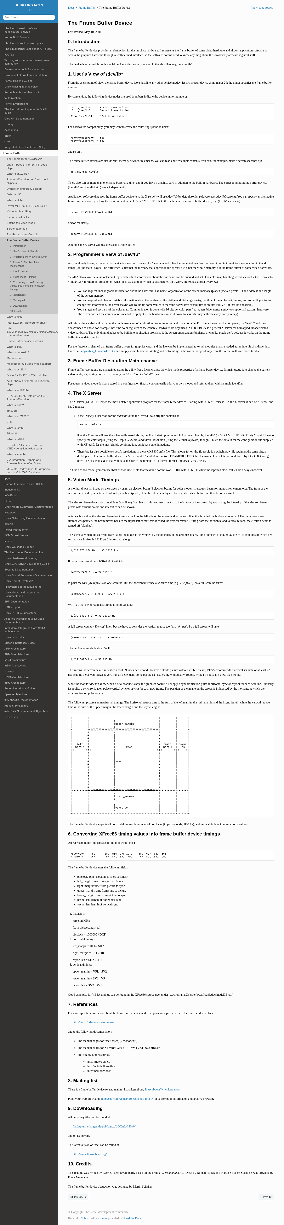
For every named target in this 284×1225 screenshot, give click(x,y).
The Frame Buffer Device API (25, 158)
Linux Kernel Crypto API (18, 580)
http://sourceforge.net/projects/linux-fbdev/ (127, 1098)
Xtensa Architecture (16, 705)
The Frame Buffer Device (23, 240)
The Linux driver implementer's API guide (25, 111)
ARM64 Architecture (16, 654)
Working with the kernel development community (27, 62)
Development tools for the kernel (24, 69)
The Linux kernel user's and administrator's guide (21, 30)
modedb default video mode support (29, 363)
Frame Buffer (12, 153)
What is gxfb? (15, 316)
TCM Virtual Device (16, 535)
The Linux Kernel (30, 5)
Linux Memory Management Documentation (21, 594)
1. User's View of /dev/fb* (24, 251)
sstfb (10, 422)
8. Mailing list (17, 300)
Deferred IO (14, 194)
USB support (12, 607)
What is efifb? (15, 200)
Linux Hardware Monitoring (20, 558)
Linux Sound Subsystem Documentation (28, 575)
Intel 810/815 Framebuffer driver (27, 322)
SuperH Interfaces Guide (19, 642)
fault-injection (12, 97)
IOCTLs (9, 54)
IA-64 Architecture (15, 659)
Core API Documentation (19, 118)
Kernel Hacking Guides (18, 80)
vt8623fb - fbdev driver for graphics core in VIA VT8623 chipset (28, 470)
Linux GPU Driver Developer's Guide (26, 563)
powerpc (9, 671)
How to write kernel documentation (25, 75)
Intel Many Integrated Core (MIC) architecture (24, 629)
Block (7, 135)
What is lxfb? (14, 346)
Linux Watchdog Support (19, 546)
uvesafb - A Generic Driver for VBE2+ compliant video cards (25, 446)
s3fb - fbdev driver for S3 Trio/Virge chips (28, 382)
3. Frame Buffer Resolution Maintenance (25, 264)
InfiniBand (10, 495)
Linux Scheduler (14, 637)
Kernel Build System (16, 37)
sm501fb (12, 410)
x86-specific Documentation (21, 699)
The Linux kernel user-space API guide (28, 48)
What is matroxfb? (18, 352)
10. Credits (16, 311)
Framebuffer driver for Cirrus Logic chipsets (28, 181)
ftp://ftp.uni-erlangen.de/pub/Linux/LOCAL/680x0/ (104, 1126)
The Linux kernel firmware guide (24, 43)
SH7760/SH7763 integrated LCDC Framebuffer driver (27, 397)
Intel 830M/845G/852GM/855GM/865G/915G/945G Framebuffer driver (32, 332)
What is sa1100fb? (18, 390)
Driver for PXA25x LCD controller (27, 375)
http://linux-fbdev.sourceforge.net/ (93, 1022)
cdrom (8, 141)
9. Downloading (18, 305)
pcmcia (8, 523)
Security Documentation (19, 569)
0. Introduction (18, 245)
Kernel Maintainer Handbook (21, 92)
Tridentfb (12, 433)
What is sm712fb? (18, 416)
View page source (262, 7)
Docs (71, 7)
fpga (7, 478)
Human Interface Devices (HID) (23, 483)
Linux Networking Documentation (24, 518)
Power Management (16, 529)
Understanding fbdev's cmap (24, 188)
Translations (11, 717)
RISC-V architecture (16, 677)
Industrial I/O (12, 489)
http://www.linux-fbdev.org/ (90, 1154)
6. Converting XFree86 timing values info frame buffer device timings (27, 286)
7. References (18, 294)
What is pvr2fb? (16, 369)
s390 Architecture (15, 682)
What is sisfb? (15, 404)
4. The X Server (19, 271)
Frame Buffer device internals (25, 340)
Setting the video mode (21, 222)
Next (265, 1197)
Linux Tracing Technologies (21, 86)
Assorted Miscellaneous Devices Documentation (24, 620)
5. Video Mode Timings (23, 276)
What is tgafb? (15, 427)
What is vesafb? (16, 454)
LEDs (7, 501)
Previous (79, 1197)
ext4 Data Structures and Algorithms (26, 711)
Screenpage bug (17, 228)
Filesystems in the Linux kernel (23, 586)
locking (8, 124)
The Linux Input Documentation (23, 552)
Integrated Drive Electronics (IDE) (24, 147)
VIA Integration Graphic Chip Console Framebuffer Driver (24, 461)
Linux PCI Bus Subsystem (20, 612)
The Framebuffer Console (22, 234)
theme (103, 1218)
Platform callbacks (18, 217)
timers (8, 541)
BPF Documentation (16, 601)
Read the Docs (132, 1218)
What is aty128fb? (18, 173)
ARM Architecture (15, 648)
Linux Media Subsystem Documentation (28, 506)
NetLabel (9, 512)
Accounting (11, 129)
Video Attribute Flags (19, 211)
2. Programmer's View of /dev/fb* (28, 256)
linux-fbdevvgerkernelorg (162, 1089)
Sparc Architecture (15, 694)
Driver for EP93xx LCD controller (27, 205)
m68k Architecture (15, 665)
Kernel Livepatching (16, 103)
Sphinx (85, 1218)
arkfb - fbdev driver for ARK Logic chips (27, 166)
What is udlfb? (15, 439)
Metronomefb (15, 358)
